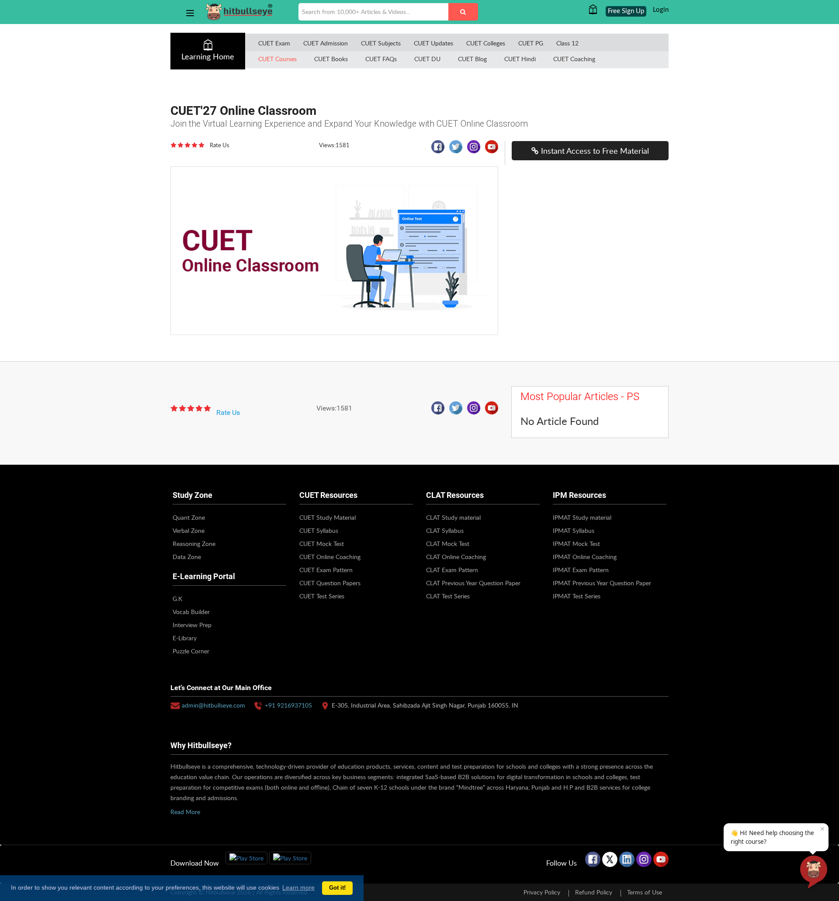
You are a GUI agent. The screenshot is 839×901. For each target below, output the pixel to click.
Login (661, 10)
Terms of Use (644, 892)
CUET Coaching (574, 59)
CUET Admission (325, 43)
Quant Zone (189, 517)
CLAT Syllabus (445, 530)
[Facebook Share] (436, 149)
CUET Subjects (381, 43)
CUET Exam (274, 43)
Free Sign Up (626, 11)
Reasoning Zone (194, 543)
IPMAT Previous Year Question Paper (602, 583)
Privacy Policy (542, 892)
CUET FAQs (381, 59)
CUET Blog (472, 59)
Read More (185, 812)
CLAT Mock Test (447, 543)
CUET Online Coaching (330, 556)
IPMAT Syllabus (573, 530)
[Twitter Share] (454, 149)
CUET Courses (277, 59)
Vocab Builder (191, 612)
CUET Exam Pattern (326, 570)
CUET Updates (433, 43)
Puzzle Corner (191, 651)
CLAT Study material (453, 517)
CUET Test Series (321, 596)
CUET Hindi (520, 59)
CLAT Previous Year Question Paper (473, 583)
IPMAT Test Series (576, 596)
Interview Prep (192, 625)
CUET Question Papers (330, 583)
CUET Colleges (485, 43)
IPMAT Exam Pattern (581, 570)
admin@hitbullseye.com (213, 705)
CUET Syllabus (318, 530)
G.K (177, 598)
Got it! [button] (337, 888)
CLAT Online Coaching (456, 556)
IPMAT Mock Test (576, 543)
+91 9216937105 (288, 705)
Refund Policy (593, 892)
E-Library (185, 638)
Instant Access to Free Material (594, 150)
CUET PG (530, 43)
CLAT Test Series (448, 596)
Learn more (298, 887)
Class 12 (567, 43)
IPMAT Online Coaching (585, 556)
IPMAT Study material (582, 517)
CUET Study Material (327, 517)
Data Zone (187, 556)
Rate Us (219, 145)
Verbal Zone (189, 530)
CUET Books (331, 59)
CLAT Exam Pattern (452, 570)
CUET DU (427, 59)
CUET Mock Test (321, 543)
